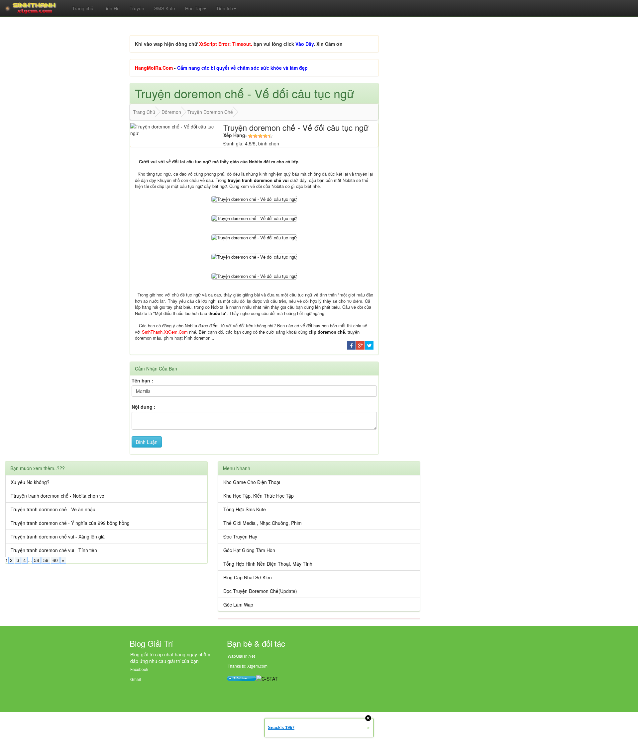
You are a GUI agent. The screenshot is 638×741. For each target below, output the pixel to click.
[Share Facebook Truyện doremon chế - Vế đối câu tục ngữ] (351, 344)
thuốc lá (216, 313)
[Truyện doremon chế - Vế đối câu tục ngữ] (254, 198)
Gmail (135, 679)
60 (55, 560)
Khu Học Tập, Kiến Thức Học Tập (258, 495)
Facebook (139, 669)
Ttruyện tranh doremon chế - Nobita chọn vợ (57, 495)
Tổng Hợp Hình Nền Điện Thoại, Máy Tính (267, 563)
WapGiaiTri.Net (241, 656)
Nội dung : (144, 406)
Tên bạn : (142, 380)
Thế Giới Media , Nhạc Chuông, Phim (262, 523)
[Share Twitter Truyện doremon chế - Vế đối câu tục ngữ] (369, 344)
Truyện (137, 8)
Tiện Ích (224, 8)
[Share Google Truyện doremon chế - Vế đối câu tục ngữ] (360, 344)
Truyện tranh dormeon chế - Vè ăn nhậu (53, 509)
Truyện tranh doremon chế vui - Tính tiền (54, 550)
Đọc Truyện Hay (240, 536)
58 (36, 560)
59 (46, 560)
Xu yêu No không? (30, 482)
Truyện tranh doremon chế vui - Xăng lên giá (58, 536)
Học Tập (194, 8)
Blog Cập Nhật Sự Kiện (247, 577)
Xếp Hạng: (235, 135)
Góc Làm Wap (238, 604)
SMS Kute (164, 8)
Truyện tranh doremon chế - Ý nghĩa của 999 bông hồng (70, 523)
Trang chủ (82, 8)
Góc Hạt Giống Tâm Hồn (249, 550)
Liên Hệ (111, 8)
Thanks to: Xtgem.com (247, 666)
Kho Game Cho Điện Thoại (251, 482)
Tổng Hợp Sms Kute (244, 509)
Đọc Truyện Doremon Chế (250, 591)
